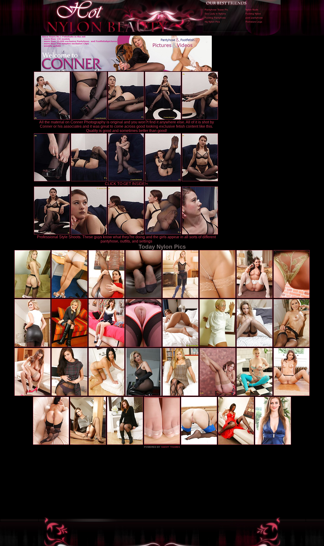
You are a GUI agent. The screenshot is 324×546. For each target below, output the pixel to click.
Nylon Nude (251, 9)
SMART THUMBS (170, 447)
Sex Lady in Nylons (215, 13)
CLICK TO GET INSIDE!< (126, 184)
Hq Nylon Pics (212, 21)
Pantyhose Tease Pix (216, 9)
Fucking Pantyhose (215, 17)
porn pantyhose (254, 17)
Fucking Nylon (253, 13)
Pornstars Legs (253, 21)
